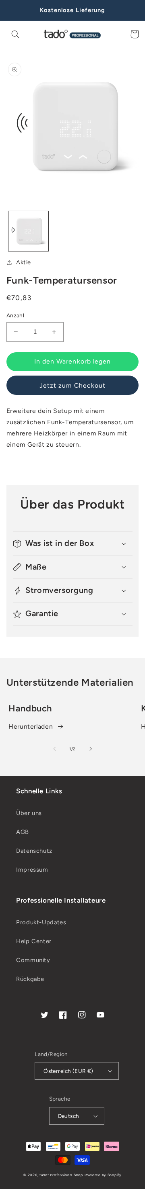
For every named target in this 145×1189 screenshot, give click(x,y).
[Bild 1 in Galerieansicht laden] (28, 231)
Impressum (32, 869)
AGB (22, 832)
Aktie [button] (23, 262)
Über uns (29, 813)
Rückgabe (30, 979)
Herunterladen (30, 726)
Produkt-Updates (41, 922)
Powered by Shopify (103, 1175)
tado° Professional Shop (61, 1175)
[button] (15, 34)
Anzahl (15, 315)
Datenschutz (34, 850)
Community (33, 960)
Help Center (34, 941)
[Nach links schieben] (54, 749)
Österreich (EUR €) (68, 1071)
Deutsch (68, 1116)
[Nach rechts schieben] (90, 749)
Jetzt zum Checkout (72, 385)
